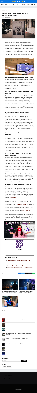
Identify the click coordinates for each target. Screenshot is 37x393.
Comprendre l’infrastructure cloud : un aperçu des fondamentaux (15, 328)
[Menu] (2, 1)
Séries (13, 4)
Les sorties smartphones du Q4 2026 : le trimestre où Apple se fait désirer (26, 292)
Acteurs (17, 4)
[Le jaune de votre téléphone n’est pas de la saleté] (10, 301)
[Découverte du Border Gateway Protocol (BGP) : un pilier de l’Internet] (3, 349)
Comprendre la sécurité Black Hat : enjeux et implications (14, 343)
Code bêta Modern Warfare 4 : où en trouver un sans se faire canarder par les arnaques (9, 292)
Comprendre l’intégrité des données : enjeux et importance (18, 265)
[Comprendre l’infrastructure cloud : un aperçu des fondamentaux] (3, 329)
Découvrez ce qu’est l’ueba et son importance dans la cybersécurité (20, 267)
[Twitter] (3, 46)
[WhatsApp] (3, 51)
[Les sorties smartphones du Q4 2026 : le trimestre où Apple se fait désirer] (27, 284)
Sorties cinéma (22, 4)
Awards (28, 4)
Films (10, 4)
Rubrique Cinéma (4, 4)
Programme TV (33, 4)
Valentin (3, 17)
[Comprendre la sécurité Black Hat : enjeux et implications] (3, 344)
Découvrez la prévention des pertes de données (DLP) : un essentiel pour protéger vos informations (19, 334)
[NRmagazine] (18, 1)
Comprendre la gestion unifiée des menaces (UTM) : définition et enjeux (17, 338)
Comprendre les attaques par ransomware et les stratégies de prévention (17, 319)
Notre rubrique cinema (8, 375)
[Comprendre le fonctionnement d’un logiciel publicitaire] (18, 28)
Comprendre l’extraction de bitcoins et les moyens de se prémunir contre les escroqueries (19, 323)
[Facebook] (3, 44)
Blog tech (3, 10)
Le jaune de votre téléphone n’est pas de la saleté (9, 308)
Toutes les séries (7, 378)
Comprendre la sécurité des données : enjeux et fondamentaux (19, 263)
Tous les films (6, 377)
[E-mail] (3, 49)
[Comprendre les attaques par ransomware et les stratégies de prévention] (3, 320)
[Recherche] (35, 1)
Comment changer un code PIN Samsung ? (12, 352)
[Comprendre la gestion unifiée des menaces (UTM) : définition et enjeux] (3, 339)
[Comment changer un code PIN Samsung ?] (3, 353)
